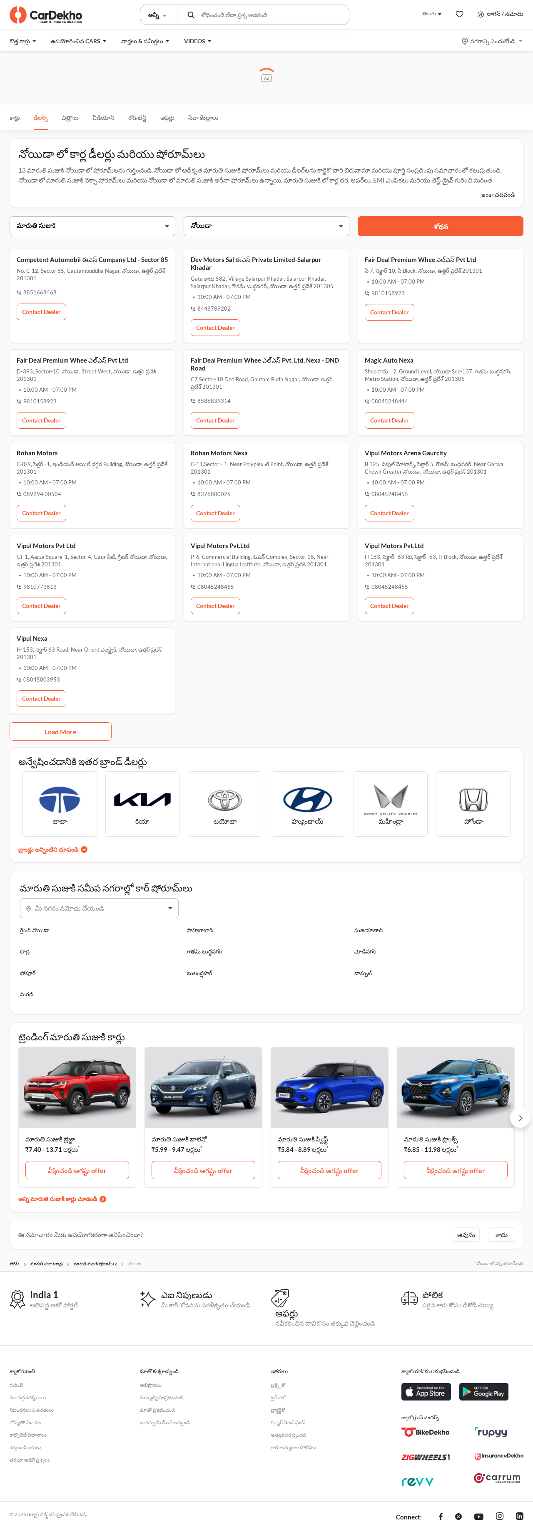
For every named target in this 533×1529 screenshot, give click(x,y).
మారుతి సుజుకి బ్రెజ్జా (50, 1139)
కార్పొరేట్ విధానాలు (28, 1435)
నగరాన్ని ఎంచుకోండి (492, 40)
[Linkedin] (519, 1517)
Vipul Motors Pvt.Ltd (220, 545)
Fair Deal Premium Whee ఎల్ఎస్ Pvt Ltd (420, 259)
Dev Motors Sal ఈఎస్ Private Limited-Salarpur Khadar (256, 263)
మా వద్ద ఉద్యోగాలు (28, 1397)
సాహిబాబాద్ (200, 930)
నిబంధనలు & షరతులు (32, 1410)
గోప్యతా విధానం (25, 1422)
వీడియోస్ (103, 117)
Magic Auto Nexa (389, 360)
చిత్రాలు (70, 117)
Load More (61, 732)
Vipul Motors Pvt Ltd (46, 545)
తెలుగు (429, 13)
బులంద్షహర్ (199, 973)
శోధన (440, 226)
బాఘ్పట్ (363, 973)
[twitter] (458, 1517)
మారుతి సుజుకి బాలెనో (179, 1139)
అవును (466, 1234)
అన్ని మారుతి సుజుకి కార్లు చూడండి (57, 1198)
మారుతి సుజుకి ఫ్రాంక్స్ (431, 1139)
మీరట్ (26, 994)
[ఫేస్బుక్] (441, 1517)
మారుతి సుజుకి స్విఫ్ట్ (303, 1139)
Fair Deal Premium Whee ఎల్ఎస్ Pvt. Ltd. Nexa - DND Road (265, 364)
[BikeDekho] (425, 1432)
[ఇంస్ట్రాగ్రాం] (499, 1517)
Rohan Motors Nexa (219, 453)
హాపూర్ (28, 973)
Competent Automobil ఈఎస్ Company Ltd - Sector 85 (92, 259)
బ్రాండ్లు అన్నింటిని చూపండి (48, 849)
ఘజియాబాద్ (368, 930)
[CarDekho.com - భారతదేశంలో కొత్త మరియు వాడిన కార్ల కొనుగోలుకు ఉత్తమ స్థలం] (46, 15)
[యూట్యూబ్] (478, 1517)
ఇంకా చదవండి (498, 194)
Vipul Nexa (32, 638)
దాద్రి (25, 951)
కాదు (502, 1234)
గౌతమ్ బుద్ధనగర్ (204, 951)
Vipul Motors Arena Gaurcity (406, 453)
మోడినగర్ (365, 951)
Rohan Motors (37, 453)
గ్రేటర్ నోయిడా (34, 930)
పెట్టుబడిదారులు (25, 1447)
